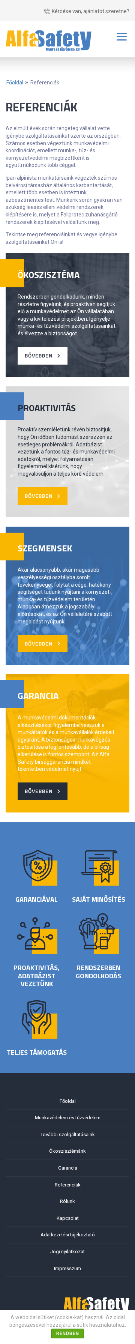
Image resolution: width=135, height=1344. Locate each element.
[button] (43, 356)
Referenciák (44, 83)
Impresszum (67, 1268)
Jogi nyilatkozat (67, 1251)
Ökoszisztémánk (67, 1151)
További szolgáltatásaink (67, 1134)
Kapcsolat (68, 1218)
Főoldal (14, 83)
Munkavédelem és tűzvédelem (67, 1117)
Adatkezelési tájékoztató (67, 1234)
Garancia (67, 1168)
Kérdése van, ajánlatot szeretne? (90, 11)
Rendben (67, 1333)
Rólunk (67, 1201)
